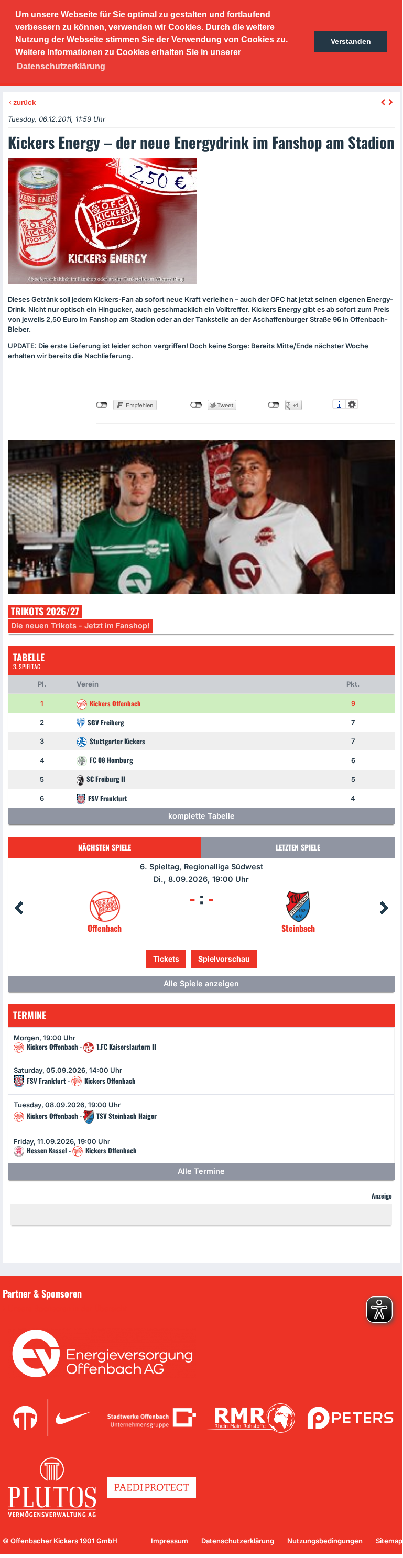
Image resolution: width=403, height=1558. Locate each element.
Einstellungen (351, 404)
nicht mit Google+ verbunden (274, 405)
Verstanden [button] (351, 41)
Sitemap (389, 1541)
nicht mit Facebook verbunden (102, 405)
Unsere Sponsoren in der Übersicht (67, 1308)
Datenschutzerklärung (237, 1541)
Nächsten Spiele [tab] (104, 847)
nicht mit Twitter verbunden (196, 405)
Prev (18, 908)
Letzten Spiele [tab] (298, 847)
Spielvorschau (224, 958)
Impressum (169, 1541)
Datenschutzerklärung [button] (61, 66)
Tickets (166, 958)
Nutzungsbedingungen (325, 1541)
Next (384, 908)
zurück (24, 102)
